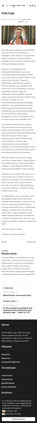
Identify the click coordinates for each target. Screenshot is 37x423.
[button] (4, 411)
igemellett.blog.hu (8, 383)
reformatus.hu (6, 376)
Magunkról (5, 354)
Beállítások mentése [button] (18, 419)
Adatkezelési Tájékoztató (10, 362)
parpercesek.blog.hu (8, 387)
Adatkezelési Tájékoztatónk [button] (11, 408)
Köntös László (26, 19)
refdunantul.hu (7, 379)
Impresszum (6, 358)
